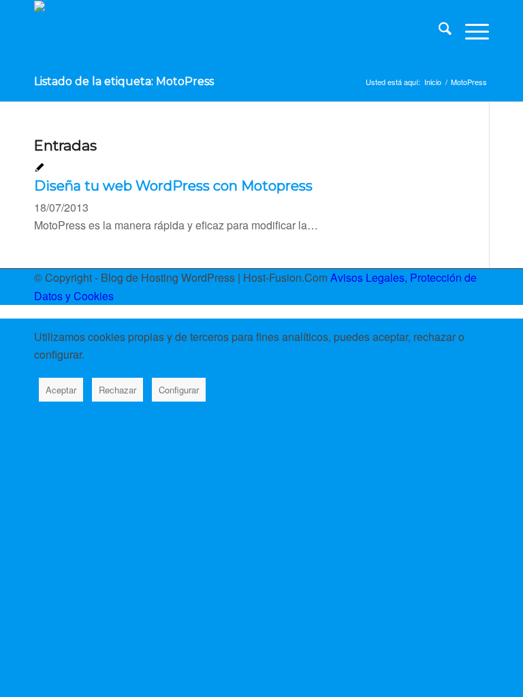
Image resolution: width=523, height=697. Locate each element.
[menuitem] (438, 31)
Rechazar (117, 389)
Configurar (179, 389)
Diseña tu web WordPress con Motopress (173, 186)
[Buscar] (438, 31)
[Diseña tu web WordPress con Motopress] (39, 168)
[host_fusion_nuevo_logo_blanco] (106, 31)
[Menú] (470, 31)
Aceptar (61, 389)
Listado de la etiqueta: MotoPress (124, 81)
